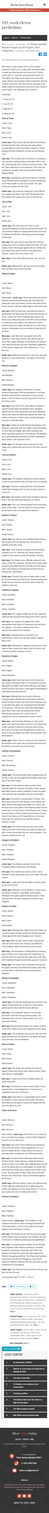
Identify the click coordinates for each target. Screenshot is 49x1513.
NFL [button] (33, 1286)
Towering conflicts (20, 1393)
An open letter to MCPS (22, 1362)
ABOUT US (18, 1502)
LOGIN (32, 1502)
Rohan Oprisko (38, 44)
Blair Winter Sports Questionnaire (26, 1415)
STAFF (26, 1502)
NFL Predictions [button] (19, 1286)
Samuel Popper (10, 47)
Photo (26, 1439)
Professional (25, 38)
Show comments (10, 1349)
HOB (32, 1439)
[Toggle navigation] (44, 4)
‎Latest (6, 38)
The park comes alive (21, 1378)
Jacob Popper (26, 47)
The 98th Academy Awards (23, 1409)
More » (13, 1311)
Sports (14, 38)
